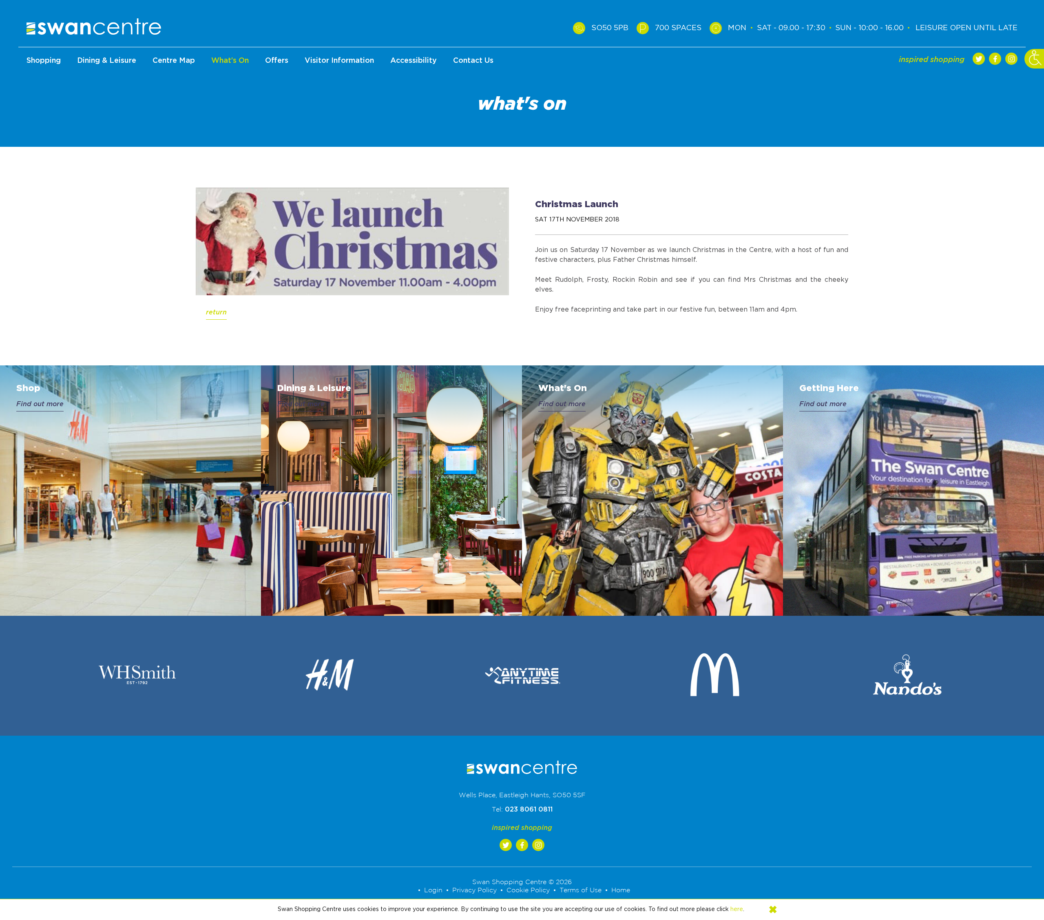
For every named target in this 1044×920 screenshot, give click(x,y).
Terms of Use (574, 890)
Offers (276, 60)
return (216, 312)
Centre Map (174, 60)
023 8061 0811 (529, 809)
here (736, 909)
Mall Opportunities (473, 109)
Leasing (473, 84)
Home (610, 890)
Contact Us (473, 60)
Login (443, 890)
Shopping (44, 60)
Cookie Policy (527, 890)
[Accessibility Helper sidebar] (1034, 59)
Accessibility (413, 60)
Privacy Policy (479, 890)
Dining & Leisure (106, 60)
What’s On (230, 60)
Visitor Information (339, 60)
